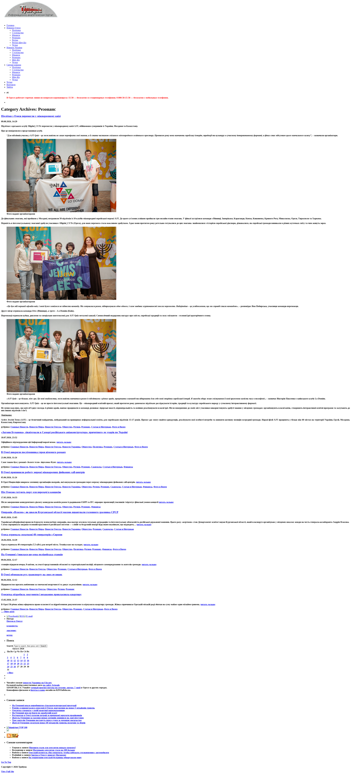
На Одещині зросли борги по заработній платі (34, 713)
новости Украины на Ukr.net (37, 683)
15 (25, 660)
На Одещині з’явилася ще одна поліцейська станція (32, 554)
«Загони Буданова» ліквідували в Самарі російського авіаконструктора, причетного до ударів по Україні (64, 432)
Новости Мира (36, 427)
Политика (98, 447)
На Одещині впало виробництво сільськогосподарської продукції (44, 705)
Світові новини (14, 65)
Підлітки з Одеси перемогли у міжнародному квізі (31, 116)
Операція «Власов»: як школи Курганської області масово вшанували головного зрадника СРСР (59, 512)
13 (18, 660)
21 (21, 663)
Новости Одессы (53, 427)
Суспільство (18, 33)
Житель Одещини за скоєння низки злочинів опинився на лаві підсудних (48, 718)
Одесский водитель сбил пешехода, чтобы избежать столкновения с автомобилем (69, 752)
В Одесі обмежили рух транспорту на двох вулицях (31, 574)
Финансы (128, 467)
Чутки (15, 45)
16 (28, 660)
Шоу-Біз (16, 60)
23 (28, 663)
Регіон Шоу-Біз (19, 42)
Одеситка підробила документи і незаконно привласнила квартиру (41, 594)
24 (8, 666)
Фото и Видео (118, 427)
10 (8, 660)
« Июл (10, 672)
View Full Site (7, 771)
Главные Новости (19, 427)
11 (11, 660)
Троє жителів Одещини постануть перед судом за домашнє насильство (47, 720)
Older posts (7, 611)
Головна (10, 25)
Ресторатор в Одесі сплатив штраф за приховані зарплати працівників (47, 715)
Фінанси (16, 35)
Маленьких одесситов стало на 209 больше (54, 750)
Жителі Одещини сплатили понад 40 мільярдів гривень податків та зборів (48, 723)
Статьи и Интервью (101, 427)
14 (21, 660)
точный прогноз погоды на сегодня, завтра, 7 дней (55, 687)
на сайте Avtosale (51, 685)
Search (10, 646)
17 (8, 663)
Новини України (14, 47)
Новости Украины (71, 447)
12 (15, 660)
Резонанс (16, 38)
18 (11, 663)
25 (11, 666)
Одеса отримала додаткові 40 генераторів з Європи (31, 534)
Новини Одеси (14, 28)
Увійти (10, 87)
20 (18, 663)
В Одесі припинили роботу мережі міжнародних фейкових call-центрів (43, 472)
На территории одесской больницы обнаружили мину (55, 757)
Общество (67, 427)
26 (15, 666)
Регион (76, 427)
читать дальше (63, 442)
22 (25, 663)
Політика (16, 30)
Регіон (15, 40)
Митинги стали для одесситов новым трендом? (52, 747)
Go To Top (6, 762)
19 (15, 663)
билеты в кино (37, 690)
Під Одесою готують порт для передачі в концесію (31, 492)
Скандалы (96, 467)
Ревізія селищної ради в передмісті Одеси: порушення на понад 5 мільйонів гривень (53, 708)
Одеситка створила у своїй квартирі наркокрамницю (38, 710)
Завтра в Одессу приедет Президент (48, 755)
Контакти (11, 84)
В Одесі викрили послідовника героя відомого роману (33, 452)
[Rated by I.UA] (13, 732)
